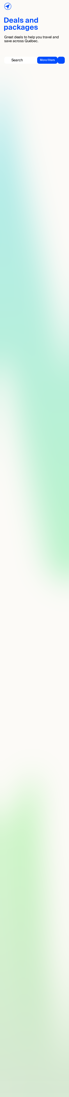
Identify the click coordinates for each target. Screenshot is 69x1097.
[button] (51, 60)
